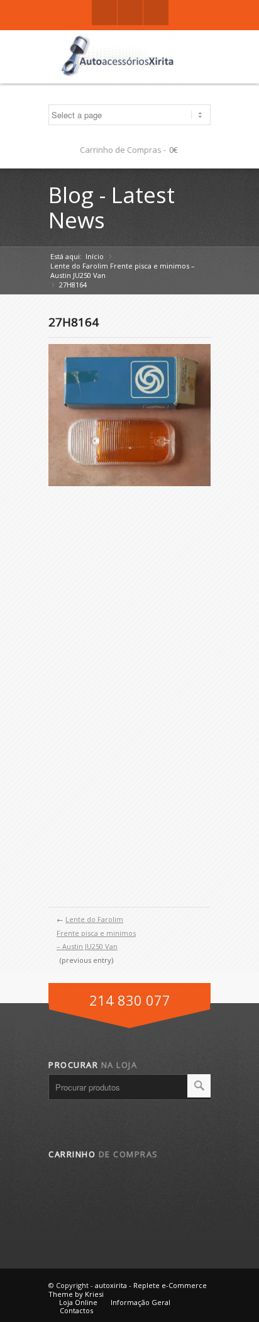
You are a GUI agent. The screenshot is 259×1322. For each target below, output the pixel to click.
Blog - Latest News (111, 207)
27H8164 (73, 322)
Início (94, 256)
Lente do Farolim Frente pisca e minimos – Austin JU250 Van (122, 270)
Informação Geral (140, 1302)
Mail (155, 12)
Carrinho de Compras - (123, 149)
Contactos (76, 1310)
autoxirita (111, 1285)
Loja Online (78, 1302)
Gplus (130, 12)
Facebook (104, 12)
